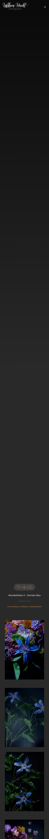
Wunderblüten (36, 606)
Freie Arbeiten (13, 606)
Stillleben (24, 606)
